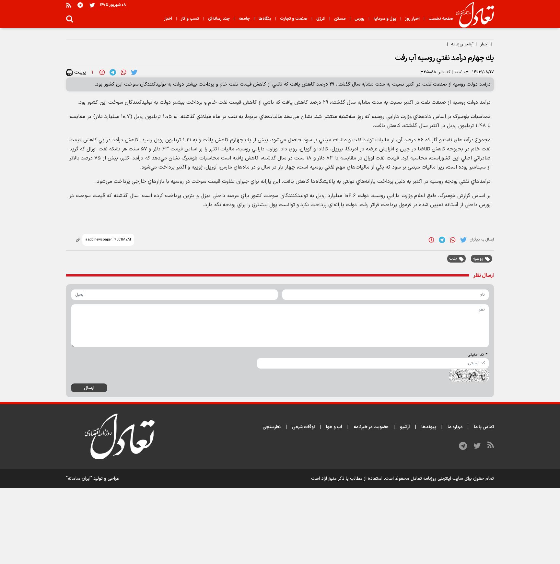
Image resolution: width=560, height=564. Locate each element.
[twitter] (134, 72)
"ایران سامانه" (79, 478)
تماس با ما (484, 427)
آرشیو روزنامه (462, 44)
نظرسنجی (271, 427)
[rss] (68, 5)
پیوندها (428, 427)
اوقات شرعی (303, 427)
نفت (453, 258)
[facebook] (102, 72)
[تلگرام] (80, 5)
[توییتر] (92, 5)
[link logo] (472, 15)
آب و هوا (334, 427)
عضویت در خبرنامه (371, 427)
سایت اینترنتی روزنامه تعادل (437, 478)
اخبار (484, 44)
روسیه (478, 258)
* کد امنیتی (477, 354)
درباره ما (455, 427)
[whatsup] (123, 72)
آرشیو (405, 427)
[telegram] (113, 72)
